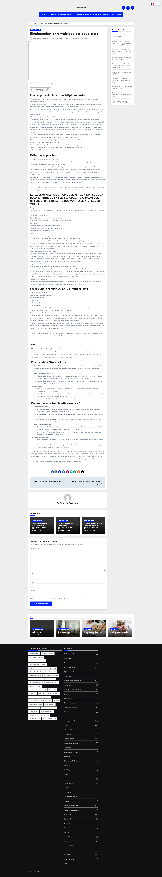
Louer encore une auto (119, 72)
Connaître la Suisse (51, 675)
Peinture (67, 823)
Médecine (67, 801)
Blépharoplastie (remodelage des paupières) (64, 34)
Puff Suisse (68, 828)
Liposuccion (68, 792)
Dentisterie (67, 747)
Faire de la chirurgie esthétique (49, 693)
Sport (66, 850)
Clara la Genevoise (40, 38)
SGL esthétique (35, 718)
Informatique (68, 783)
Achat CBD (67, 658)
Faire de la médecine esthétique (40, 697)
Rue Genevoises (69, 846)
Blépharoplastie (69, 698)
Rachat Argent (69, 832)
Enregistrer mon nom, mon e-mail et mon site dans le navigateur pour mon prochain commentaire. (63, 599)
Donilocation (50, 679)
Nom (32, 574)
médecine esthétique (71, 805)
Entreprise (51, 14)
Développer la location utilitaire (122, 86)
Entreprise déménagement (73, 761)
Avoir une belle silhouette (38, 664)
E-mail (32, 582)
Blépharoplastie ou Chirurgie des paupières (43, 668)
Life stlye (96, 14)
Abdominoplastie (69, 654)
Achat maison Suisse (71, 663)
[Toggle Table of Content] (47, 89)
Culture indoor (69, 734)
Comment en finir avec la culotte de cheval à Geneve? (93, 525)
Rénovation (68, 841)
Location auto (34, 708)
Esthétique (67, 770)
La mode (67, 788)
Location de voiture (70, 797)
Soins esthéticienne (49, 718)
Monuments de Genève (71, 810)
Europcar (33, 693)
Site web (33, 590)
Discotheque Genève (71, 752)
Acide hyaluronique (70, 667)
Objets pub (88, 629)
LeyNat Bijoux (49, 704)
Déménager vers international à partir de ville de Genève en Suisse (121, 43)
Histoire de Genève (36, 704)
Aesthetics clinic (47, 653)
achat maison (34, 653)
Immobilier (67, 779)
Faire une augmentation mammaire (40, 700)
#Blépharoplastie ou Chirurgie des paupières (73, 38)
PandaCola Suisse (47, 711)
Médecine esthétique (65, 14)
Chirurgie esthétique (83, 14)
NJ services (34, 711)
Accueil (42, 14)
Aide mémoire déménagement (121, 35)
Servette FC (44, 715)
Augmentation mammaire (72, 680)
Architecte (67, 676)
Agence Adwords (69, 672)
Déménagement (38, 629)
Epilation (52, 689)
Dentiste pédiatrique (71, 743)
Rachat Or (114, 629)
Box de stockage (69, 703)
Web (65, 863)
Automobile (68, 685)
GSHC (56, 700)
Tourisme (67, 855)
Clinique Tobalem (50, 671)
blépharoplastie (38, 352)
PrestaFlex (33, 715)
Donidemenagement (36, 679)
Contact (119, 14)
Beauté (105, 14)
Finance (66, 774)
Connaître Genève (35, 675)
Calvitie (66, 712)
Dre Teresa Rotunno (36, 682)
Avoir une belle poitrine (37, 660)
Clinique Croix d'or (36, 671)
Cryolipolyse (68, 730)
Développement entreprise (38, 689)
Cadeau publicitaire (70, 707)
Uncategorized (35, 29)
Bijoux (66, 694)
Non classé (67, 814)
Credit (66, 725)
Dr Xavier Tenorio (35, 686)
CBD (65, 716)
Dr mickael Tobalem (52, 682)
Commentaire (35, 548)
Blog (112, 14)
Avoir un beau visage (36, 657)
